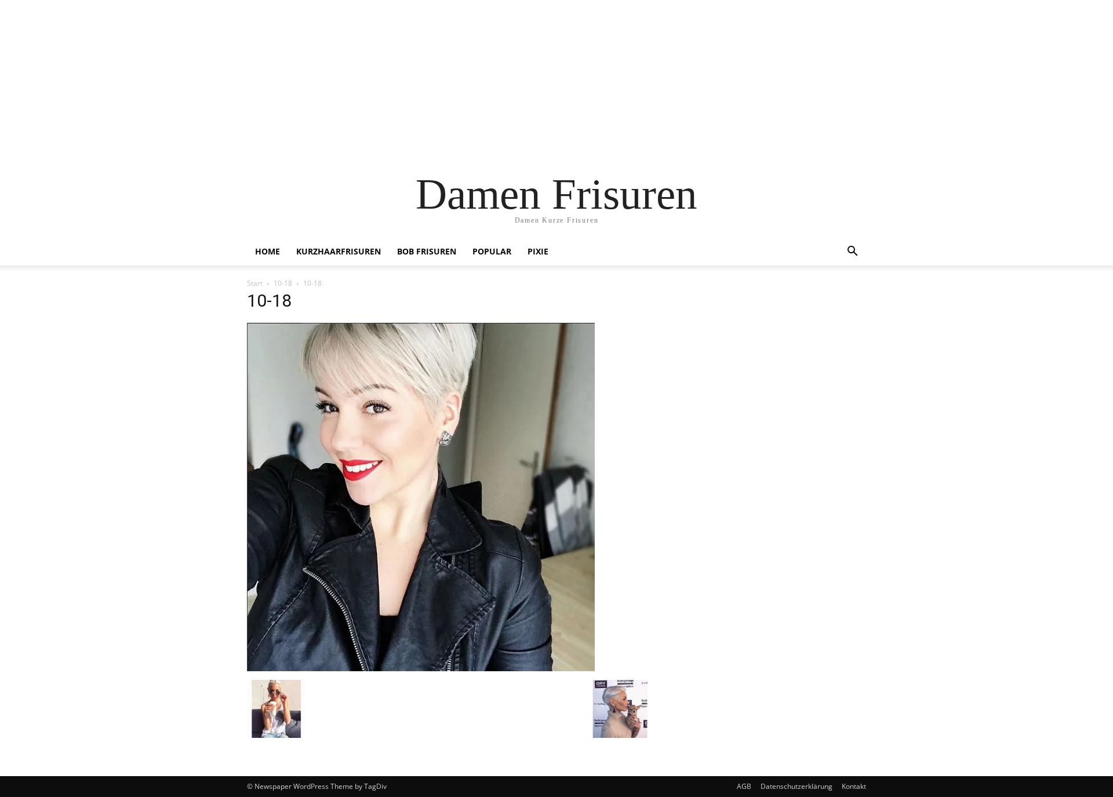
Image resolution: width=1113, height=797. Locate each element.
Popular (491, 251)
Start (255, 283)
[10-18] (421, 668)
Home (267, 251)
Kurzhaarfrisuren (338, 251)
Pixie (538, 251)
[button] (852, 252)
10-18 (283, 283)
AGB (744, 786)
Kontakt (854, 786)
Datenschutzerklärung (796, 786)
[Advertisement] (556, 81)
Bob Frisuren (426, 251)
